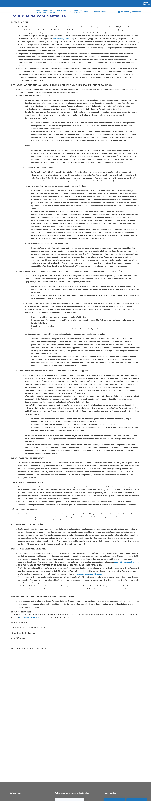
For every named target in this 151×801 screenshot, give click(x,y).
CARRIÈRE (87, 12)
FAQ (70, 12)
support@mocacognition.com (126, 562)
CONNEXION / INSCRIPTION (131, 12)
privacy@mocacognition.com (33, 617)
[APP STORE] (114, 800)
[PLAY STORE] (136, 800)
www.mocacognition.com (62, 39)
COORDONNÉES (100, 12)
